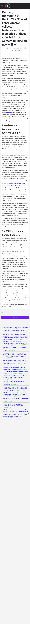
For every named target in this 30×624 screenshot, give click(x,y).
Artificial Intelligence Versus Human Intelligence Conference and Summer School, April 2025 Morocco (14, 367)
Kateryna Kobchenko (16, 183)
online (17, 48)
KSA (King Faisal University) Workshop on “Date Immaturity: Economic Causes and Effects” (15, 349)
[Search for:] (15, 313)
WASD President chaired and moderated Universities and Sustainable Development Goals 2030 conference (15, 362)
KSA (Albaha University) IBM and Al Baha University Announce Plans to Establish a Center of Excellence (15, 388)
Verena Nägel (9, 112)
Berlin (10, 48)
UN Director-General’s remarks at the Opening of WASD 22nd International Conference (13, 383)
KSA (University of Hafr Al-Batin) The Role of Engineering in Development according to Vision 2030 (16, 394)
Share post (17, 50)
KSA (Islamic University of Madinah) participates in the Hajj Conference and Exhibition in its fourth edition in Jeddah (14, 354)
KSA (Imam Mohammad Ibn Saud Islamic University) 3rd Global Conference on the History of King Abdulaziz (15, 343)
